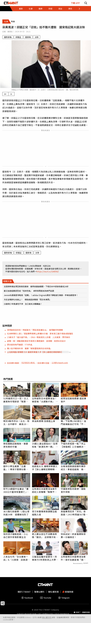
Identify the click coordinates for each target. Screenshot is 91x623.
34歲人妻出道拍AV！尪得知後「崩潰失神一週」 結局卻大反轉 (45, 445)
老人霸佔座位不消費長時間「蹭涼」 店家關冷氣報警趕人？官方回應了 (45, 535)
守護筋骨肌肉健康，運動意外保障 (73, 490)
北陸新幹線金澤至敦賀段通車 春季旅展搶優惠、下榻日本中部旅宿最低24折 (36, 286)
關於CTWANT (24, 592)
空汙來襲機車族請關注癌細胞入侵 (44, 513)
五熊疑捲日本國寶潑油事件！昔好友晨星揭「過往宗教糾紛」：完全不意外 (73, 558)
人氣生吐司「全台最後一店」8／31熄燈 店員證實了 (16, 558)
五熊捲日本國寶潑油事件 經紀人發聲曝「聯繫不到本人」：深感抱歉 (45, 490)
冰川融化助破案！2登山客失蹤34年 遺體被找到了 (16, 513)
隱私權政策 (46, 617)
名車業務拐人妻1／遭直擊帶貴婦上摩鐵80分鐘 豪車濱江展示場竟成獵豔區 (40, 333)
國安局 (28, 37)
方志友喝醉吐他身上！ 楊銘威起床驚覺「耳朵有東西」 (27, 299)
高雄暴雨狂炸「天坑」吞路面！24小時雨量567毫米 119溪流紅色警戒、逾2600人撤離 (74, 513)
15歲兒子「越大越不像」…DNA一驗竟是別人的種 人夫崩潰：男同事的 (38, 337)
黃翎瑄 (10, 31)
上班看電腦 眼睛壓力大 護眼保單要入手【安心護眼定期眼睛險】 (35, 352)
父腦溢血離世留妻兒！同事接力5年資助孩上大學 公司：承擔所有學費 (45, 558)
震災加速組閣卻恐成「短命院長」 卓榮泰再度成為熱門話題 (29, 290)
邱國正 (18, 37)
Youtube (47, 598)
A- (11, 94)
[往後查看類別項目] (78, 8)
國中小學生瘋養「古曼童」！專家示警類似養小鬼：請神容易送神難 (15, 468)
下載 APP (75, 3)
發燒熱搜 (68, 592)
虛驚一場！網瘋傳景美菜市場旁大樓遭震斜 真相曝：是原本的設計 (36, 341)
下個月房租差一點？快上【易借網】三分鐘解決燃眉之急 (73, 445)
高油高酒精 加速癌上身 (43, 421)
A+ (5, 94)
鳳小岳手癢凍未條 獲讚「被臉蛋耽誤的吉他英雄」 (29, 348)
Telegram (65, 598)
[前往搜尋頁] (85, 3)
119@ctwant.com (60, 362)
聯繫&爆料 (39, 592)
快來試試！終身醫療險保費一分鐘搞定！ (73, 535)
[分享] (3, 603)
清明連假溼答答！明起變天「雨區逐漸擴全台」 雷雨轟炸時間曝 (35, 329)
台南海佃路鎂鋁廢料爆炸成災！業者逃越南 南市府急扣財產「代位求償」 (73, 468)
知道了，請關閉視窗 (83, 612)
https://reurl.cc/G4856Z (48, 271)
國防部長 (8, 37)
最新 (21, 9)
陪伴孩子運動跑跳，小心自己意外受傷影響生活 (15, 535)
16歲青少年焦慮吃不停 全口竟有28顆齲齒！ (23, 303)
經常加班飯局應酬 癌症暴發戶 (73, 400)
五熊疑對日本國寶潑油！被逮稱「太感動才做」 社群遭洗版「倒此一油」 (45, 400)
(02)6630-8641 (28, 362)
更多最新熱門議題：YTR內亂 (19, 344)
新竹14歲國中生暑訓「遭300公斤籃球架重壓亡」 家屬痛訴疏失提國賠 (16, 490)
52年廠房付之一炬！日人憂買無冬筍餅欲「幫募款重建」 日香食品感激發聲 (16, 400)
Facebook (28, 598)
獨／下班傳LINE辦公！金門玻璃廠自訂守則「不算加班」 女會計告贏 (73, 422)
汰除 (37, 37)
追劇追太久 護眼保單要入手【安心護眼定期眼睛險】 (45, 468)
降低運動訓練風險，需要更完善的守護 (15, 445)
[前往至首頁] (11, 3)
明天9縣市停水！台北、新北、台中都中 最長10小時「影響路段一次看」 (16, 422)
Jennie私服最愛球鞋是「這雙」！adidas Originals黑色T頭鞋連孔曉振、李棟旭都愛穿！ (41, 295)
